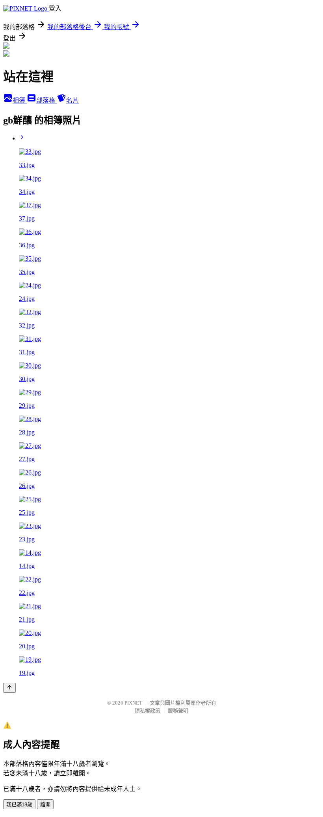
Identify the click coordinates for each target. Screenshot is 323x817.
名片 (72, 100)
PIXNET (133, 703)
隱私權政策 (147, 711)
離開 (45, 805)
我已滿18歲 (19, 805)
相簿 (20, 100)
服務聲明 (178, 711)
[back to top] (9, 688)
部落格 (46, 100)
